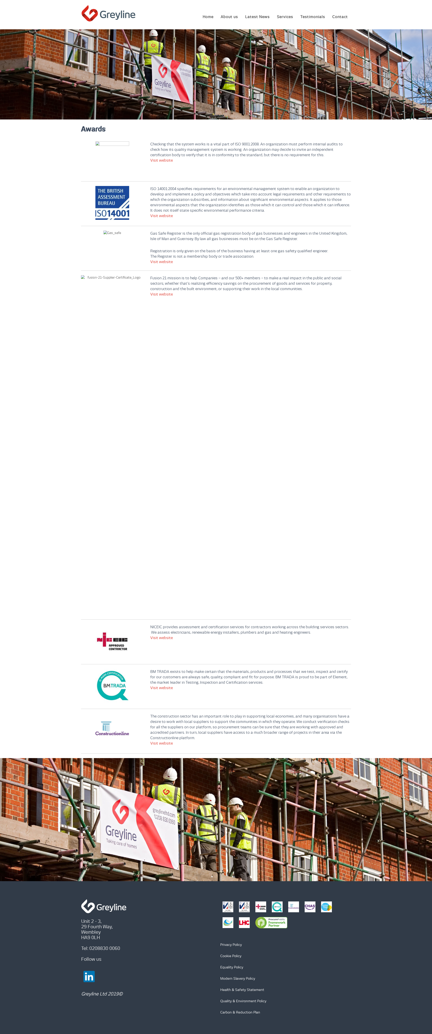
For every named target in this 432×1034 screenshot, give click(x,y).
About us (229, 17)
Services (285, 17)
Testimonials (312, 17)
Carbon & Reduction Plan (240, 1012)
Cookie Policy (230, 956)
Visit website (161, 160)
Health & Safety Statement (242, 990)
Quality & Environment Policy (243, 1001)
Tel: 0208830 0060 (100, 948)
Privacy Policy (231, 945)
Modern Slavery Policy (237, 978)
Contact (340, 17)
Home (208, 17)
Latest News (257, 17)
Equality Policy (231, 967)
